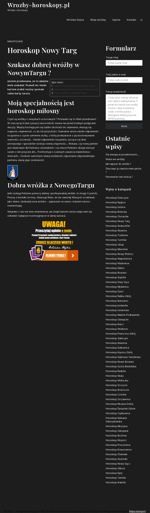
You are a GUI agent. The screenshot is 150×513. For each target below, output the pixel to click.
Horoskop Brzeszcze (117, 389)
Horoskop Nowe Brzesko (120, 361)
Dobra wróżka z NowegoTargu (70, 92)
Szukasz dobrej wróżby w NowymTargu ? (75, 85)
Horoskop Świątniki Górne (120, 408)
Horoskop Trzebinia (117, 235)
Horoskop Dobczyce (117, 197)
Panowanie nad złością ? (119, 176)
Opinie (116, 19)
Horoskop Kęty (114, 473)
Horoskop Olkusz (115, 468)
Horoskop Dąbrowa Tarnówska (123, 357)
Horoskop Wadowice (117, 263)
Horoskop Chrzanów (117, 216)
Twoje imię (112, 57)
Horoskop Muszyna (116, 426)
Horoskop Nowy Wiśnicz (119, 253)
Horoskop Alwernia (116, 343)
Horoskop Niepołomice (119, 258)
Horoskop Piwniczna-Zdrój (120, 333)
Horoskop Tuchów (116, 239)
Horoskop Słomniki (116, 458)
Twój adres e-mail (116, 74)
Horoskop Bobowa (116, 211)
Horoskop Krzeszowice (119, 449)
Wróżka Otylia (75, 19)
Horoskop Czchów (116, 394)
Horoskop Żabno (115, 268)
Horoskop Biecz (115, 324)
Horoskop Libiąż (115, 244)
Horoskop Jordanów (117, 305)
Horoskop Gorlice (115, 207)
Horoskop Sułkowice (117, 347)
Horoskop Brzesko (116, 272)
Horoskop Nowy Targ (118, 221)
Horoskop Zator (114, 291)
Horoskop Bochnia (116, 435)
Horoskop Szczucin (116, 385)
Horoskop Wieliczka (117, 380)
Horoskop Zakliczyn (117, 338)
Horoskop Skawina (116, 230)
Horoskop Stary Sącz (117, 282)
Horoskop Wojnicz (116, 440)
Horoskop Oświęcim (117, 319)
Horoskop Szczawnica (118, 399)
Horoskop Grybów (116, 277)
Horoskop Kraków (116, 482)
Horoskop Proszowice (118, 444)
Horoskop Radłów (116, 371)
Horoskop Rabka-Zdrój (118, 296)
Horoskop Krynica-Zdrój (119, 352)
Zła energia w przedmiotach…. (122, 154)
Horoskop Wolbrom (117, 328)
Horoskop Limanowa (117, 310)
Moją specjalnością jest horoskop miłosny (76, 89)
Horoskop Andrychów (118, 225)
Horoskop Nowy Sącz (118, 463)
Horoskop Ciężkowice (118, 413)
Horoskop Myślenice (117, 286)
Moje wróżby (98, 19)
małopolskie (15, 41)
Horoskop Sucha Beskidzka (121, 366)
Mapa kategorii (137, 511)
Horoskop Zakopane (117, 430)
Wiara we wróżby (115, 159)
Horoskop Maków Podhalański (123, 314)
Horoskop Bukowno (117, 300)
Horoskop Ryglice (116, 202)
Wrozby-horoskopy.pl (38, 5)
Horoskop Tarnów (116, 477)
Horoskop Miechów (117, 249)
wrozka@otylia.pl (77, 511)
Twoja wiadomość (116, 91)
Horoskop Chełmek (116, 454)
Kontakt (131, 19)
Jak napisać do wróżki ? (118, 163)
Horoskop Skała (114, 375)
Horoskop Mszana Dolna (119, 403)
